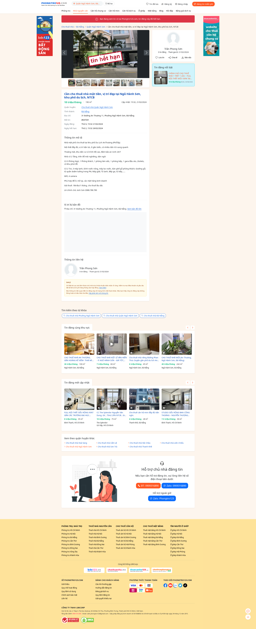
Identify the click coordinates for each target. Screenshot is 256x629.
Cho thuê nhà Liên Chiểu (172, 443)
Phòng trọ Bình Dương (70, 544)
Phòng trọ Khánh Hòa (70, 555)
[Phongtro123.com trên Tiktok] (185, 587)
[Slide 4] (94, 82)
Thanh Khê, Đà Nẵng (137, 422)
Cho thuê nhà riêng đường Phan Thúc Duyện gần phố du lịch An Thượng (143, 359)
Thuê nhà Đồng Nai (96, 544)
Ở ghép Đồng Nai (177, 548)
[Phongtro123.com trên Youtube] (170, 587)
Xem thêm (102, 288)
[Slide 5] (101, 82)
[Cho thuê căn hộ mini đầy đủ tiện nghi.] (144, 399)
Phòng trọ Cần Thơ (69, 541)
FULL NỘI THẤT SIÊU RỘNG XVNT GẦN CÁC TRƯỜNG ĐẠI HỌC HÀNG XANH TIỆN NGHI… (78, 414)
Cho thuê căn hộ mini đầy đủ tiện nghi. (144, 414)
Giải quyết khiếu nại (103, 598)
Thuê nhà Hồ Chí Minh (98, 530)
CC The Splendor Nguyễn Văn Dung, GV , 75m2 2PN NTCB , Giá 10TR (111, 414)
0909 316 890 (76, 614)
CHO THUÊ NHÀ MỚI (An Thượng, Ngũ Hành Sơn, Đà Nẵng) (176, 359)
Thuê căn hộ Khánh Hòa (125, 548)
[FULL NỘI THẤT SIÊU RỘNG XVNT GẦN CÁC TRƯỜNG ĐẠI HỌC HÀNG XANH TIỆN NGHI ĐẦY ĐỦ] (79, 399)
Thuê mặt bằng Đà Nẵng (153, 537)
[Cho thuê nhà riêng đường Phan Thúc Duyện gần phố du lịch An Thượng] (144, 344)
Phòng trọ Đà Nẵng (69, 537)
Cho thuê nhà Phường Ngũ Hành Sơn (82, 315)
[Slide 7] (116, 82)
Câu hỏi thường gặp (103, 584)
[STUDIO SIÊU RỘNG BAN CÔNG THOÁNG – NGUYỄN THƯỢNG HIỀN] (177, 399)
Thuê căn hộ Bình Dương (126, 537)
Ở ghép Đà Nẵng (177, 537)
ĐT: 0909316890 (150, 485)
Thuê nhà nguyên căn (100, 526)
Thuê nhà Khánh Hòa (97, 551)
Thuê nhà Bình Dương (98, 537)
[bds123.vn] (94, 570)
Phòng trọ (65, 10)
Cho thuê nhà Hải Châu (140, 443)
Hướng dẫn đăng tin (103, 588)
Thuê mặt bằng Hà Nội (152, 534)
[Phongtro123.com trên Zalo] (175, 587)
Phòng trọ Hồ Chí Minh (70, 530)
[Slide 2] (79, 82)
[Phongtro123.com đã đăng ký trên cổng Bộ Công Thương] (70, 620)
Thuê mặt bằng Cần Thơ (152, 541)
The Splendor (102, 422)
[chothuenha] (116, 570)
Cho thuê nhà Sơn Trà (107, 446)
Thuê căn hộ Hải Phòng (125, 544)
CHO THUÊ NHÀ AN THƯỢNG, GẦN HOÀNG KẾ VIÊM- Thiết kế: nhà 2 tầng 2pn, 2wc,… (78, 359)
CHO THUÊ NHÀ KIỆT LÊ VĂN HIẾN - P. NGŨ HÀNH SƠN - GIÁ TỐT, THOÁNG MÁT (112, 359)
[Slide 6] (109, 82)
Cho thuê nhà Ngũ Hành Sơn (79, 446)
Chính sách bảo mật (69, 595)
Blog (161, 10)
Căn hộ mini (114, 10)
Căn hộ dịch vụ (129, 10)
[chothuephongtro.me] (161, 570)
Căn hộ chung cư (98, 10)
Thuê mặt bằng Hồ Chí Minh (154, 530)
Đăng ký (168, 4)
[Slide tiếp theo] (145, 52)
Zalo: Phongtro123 (163, 498)
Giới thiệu (65, 584)
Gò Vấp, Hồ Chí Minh (105, 425)
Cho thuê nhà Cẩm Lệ (107, 443)
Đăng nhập (183, 4)
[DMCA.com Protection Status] (87, 620)
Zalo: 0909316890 (176, 485)
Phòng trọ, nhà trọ (71, 526)
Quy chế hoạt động (69, 588)
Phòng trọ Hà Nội (68, 534)
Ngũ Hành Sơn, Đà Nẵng (74, 368)
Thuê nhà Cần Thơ (96, 548)
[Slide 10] (139, 82)
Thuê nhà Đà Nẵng (96, 541)
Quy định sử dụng (68, 591)
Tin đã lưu (153, 4)
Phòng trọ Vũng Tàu (69, 551)
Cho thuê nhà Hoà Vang (76, 443)
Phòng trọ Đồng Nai (69, 548)
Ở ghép (141, 10)
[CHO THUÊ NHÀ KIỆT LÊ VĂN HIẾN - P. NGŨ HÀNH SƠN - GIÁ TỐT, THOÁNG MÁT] (112, 344)
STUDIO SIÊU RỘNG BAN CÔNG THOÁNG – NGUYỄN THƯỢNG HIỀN (176, 414)
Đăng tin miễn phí (205, 4)
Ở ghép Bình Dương (178, 541)
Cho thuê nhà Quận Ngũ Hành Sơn (97, 107)
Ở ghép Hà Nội (176, 534)
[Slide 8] (124, 82)
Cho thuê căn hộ (125, 526)
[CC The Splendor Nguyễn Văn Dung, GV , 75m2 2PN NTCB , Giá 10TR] (112, 399)
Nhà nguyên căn (80, 10)
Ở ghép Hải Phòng (177, 551)
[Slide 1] (71, 82)
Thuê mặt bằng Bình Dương (154, 544)
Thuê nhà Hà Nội (95, 534)
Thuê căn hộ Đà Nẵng (124, 541)
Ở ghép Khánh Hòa (178, 555)
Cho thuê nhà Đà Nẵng (154, 315)
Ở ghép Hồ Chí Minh (178, 530)
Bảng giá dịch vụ (183, 10)
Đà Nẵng (85, 111)
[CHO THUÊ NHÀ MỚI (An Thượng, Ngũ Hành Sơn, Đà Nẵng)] (177, 344)
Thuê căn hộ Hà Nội (124, 534)
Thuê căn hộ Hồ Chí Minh (126, 530)
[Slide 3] (86, 82)
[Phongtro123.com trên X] (180, 587)
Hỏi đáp (169, 10)
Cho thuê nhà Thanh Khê (141, 446)
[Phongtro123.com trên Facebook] (165, 587)
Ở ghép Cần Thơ (176, 544)
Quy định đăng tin (102, 595)
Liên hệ (64, 598)
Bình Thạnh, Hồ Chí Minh (74, 422)
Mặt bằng (152, 10)
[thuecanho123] (139, 570)
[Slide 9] (131, 82)
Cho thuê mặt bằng (153, 526)
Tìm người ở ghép (179, 526)
